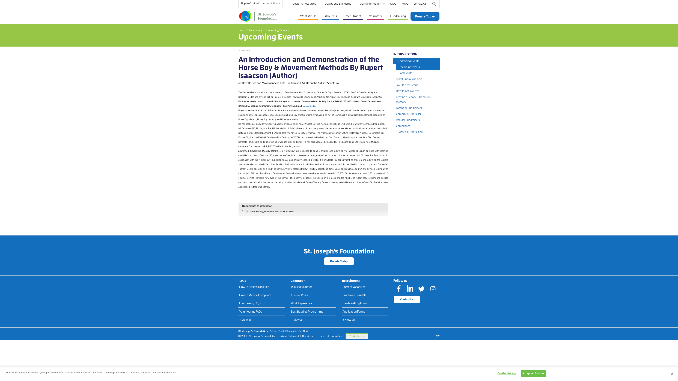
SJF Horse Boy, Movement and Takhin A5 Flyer (271, 211)
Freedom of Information (329, 336)
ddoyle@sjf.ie (309, 106)
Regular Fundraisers (408, 120)
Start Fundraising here (409, 79)
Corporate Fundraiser (408, 114)
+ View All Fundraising (409, 132)
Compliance (403, 126)
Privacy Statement (289, 336)
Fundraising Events (408, 61)
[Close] (672, 374)
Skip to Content (250, 3)
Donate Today (339, 261)
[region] (339, 374)
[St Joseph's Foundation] (257, 16)
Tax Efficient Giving (407, 85)
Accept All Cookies (533, 373)
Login (437, 335)
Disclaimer (307, 336)
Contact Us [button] (407, 299)
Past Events (405, 73)
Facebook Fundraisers (409, 108)
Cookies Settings (357, 336)
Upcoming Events (409, 67)
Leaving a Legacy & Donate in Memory (413, 99)
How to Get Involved (408, 91)
